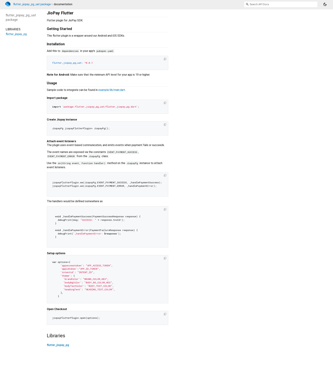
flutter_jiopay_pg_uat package (32, 4)
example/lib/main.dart (111, 90)
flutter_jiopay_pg (58, 345)
